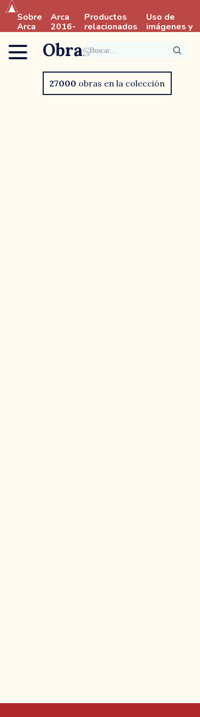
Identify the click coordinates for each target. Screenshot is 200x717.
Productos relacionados (111, 22)
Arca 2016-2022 (63, 27)
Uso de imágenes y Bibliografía (170, 27)
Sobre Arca (29, 22)
